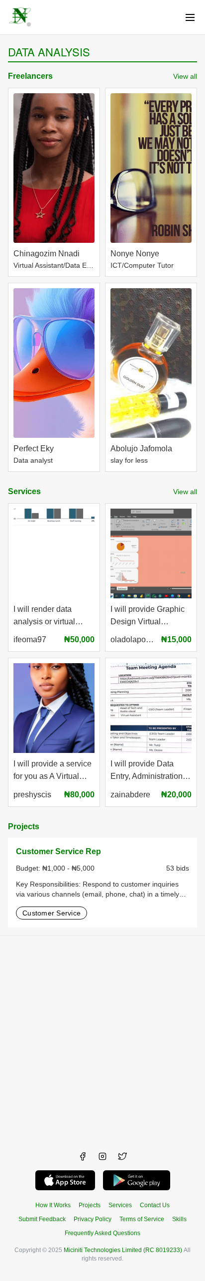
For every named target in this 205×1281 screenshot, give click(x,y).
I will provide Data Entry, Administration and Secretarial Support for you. (146, 771)
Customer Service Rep (58, 851)
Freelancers (30, 76)
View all (185, 76)
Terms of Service (141, 1219)
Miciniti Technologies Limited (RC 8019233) (123, 1250)
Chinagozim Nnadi (46, 253)
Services (24, 491)
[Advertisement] (102, 1038)
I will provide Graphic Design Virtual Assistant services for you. (147, 616)
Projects (23, 826)
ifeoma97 (29, 639)
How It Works (53, 1205)
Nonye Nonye (134, 253)
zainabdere (130, 794)
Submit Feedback (42, 1219)
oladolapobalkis (133, 639)
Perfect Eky (33, 448)
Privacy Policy (92, 1219)
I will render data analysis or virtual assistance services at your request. (52, 616)
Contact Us (155, 1205)
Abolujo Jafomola (141, 448)
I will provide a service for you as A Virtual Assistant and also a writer (52, 771)
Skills (179, 1219)
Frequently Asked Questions (102, 1233)
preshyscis (32, 794)
